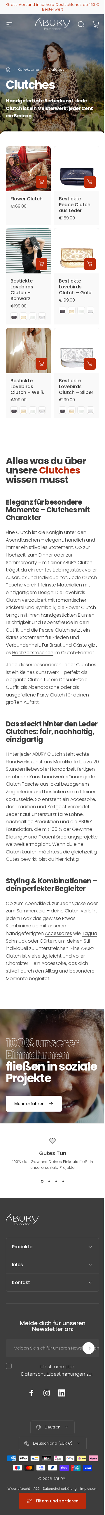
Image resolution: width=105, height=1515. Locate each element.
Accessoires (58, 933)
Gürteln (48, 941)
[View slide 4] (63, 1181)
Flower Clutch (26, 198)
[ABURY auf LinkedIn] (59, 1422)
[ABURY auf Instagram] (44, 1422)
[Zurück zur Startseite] (8, 69)
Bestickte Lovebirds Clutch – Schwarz (21, 290)
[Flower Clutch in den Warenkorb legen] (41, 182)
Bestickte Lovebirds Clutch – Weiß (27, 386)
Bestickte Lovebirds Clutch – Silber (76, 386)
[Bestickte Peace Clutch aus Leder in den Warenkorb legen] (90, 182)
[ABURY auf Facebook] (29, 1422)
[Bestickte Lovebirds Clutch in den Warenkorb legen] (41, 264)
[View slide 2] (49, 1181)
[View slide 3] (56, 1181)
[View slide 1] (42, 1181)
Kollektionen (29, 69)
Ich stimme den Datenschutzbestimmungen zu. (54, 1400)
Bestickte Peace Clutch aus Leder (74, 204)
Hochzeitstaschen (32, 652)
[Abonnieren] (84, 1377)
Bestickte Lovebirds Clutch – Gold (75, 287)
